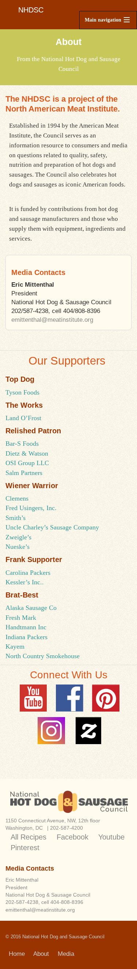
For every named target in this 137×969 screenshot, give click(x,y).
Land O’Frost (23, 418)
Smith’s (15, 517)
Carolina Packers (27, 572)
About (41, 953)
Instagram (51, 730)
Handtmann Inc (25, 627)
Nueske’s (17, 546)
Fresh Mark (20, 617)
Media (66, 953)
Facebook (69, 698)
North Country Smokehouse (42, 656)
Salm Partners (23, 472)
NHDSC (30, 10)
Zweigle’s (18, 537)
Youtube (111, 837)
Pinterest (25, 848)
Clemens (16, 498)
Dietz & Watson (26, 453)
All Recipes (28, 837)
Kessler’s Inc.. (24, 582)
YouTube (33, 698)
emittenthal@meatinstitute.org (52, 319)
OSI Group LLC (27, 463)
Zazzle (87, 730)
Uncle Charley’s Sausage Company (52, 527)
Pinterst (105, 698)
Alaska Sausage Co (31, 607)
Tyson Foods (22, 392)
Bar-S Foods (22, 443)
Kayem (14, 646)
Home (17, 953)
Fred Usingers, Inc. (31, 508)
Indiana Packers (26, 637)
